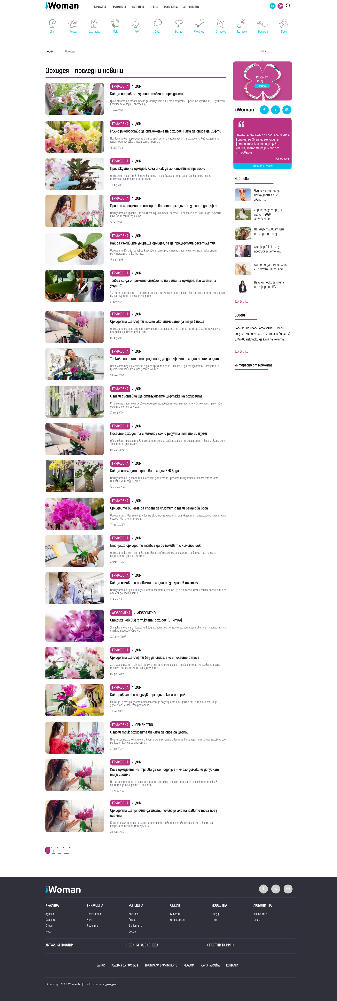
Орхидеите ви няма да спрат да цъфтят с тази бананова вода (159, 508)
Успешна (138, 7)
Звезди (216, 914)
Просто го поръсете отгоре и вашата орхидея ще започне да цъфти (164, 205)
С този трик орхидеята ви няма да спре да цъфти (149, 732)
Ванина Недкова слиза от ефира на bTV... (269, 284)
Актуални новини (59, 945)
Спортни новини (221, 945)
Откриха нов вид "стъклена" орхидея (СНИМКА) (146, 620)
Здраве (49, 914)
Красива (100, 7)
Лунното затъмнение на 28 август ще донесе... (270, 266)
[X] (275, 110)
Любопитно (260, 914)
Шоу (214, 920)
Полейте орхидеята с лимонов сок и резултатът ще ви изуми (158, 433)
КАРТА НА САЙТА (210, 965)
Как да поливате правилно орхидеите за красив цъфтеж (154, 582)
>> (66, 850)
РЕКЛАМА (189, 965)
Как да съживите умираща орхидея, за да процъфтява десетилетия (163, 243)
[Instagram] (286, 110)
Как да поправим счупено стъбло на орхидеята (146, 93)
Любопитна (191, 7)
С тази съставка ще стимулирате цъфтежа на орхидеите (156, 396)
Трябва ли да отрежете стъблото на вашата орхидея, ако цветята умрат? (163, 283)
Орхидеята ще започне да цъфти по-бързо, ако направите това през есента (163, 813)
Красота (50, 920)
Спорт (49, 926)
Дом (89, 920)
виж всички (241, 302)
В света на (135, 926)
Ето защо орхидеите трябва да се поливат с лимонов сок (155, 545)
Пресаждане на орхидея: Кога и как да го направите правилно (157, 168)
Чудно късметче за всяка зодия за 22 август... (267, 195)
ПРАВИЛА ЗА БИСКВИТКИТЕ (161, 965)
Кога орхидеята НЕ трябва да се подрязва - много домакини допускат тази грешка (164, 772)
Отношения (177, 920)
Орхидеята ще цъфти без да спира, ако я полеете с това (154, 657)
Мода (48, 931)
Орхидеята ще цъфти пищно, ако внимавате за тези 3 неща (157, 321)
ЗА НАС (101, 965)
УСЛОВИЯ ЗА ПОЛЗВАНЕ (125, 965)
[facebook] (264, 110)
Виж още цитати (262, 166)
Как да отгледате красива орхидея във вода (144, 470)
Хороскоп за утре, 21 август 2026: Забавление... (268, 214)
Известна (171, 7)
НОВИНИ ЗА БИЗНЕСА (142, 945)
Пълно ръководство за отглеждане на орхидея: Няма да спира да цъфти (165, 131)
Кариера (133, 914)
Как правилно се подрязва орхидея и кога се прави (148, 694)
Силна (132, 920)
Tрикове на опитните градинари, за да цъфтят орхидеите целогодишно (166, 358)
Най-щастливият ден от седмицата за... (269, 231)
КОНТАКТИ (232, 965)
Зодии (132, 931)
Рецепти (92, 926)
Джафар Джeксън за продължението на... (267, 249)
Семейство (94, 914)
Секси (154, 7)
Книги (257, 920)
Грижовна (119, 7)
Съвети (175, 914)
